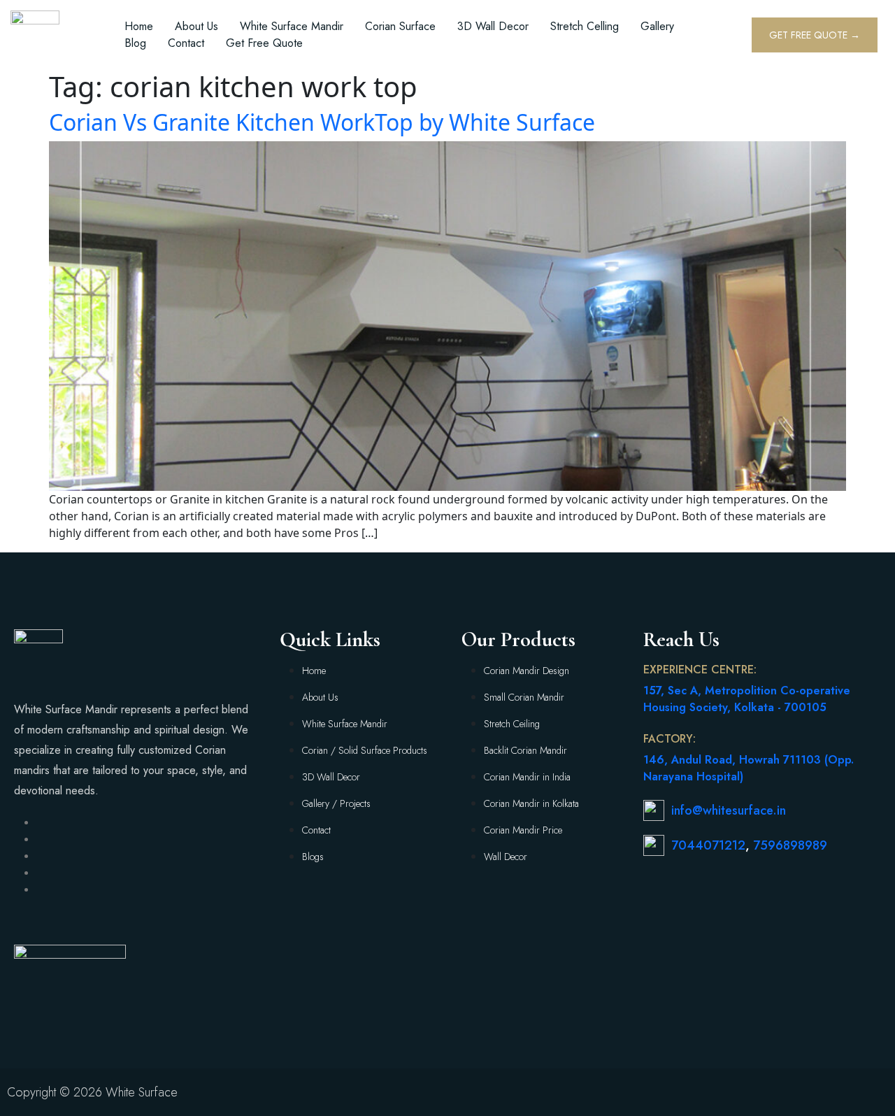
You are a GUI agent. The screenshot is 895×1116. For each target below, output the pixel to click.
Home (138, 26)
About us (196, 26)
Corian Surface (400, 26)
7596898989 (790, 845)
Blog (135, 43)
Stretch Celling (584, 26)
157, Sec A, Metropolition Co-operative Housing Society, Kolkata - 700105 (746, 698)
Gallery (657, 26)
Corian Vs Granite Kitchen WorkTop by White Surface (322, 122)
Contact (186, 43)
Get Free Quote (264, 43)
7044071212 (708, 845)
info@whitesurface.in (728, 810)
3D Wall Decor (493, 26)
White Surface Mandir (291, 26)
